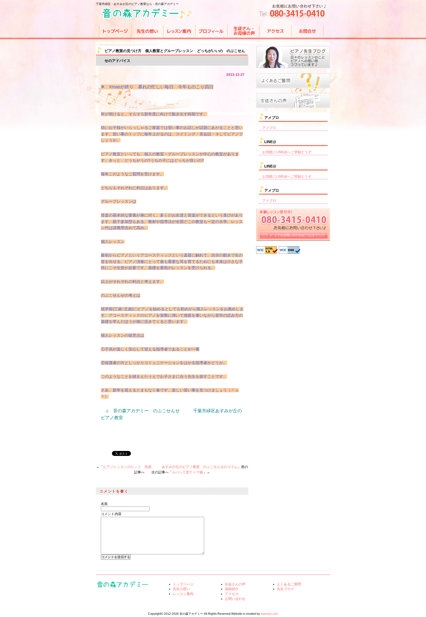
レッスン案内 (183, 594)
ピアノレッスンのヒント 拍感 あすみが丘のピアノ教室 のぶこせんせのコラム (170, 467)
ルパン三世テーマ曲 (187, 472)
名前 (104, 504)
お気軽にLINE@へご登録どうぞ (286, 152)
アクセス (232, 594)
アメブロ (269, 128)
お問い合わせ (235, 599)
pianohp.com (269, 614)
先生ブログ (285, 589)
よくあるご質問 (289, 584)
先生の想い (181, 589)
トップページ (183, 584)
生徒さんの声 (235, 584)
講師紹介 (232, 589)
